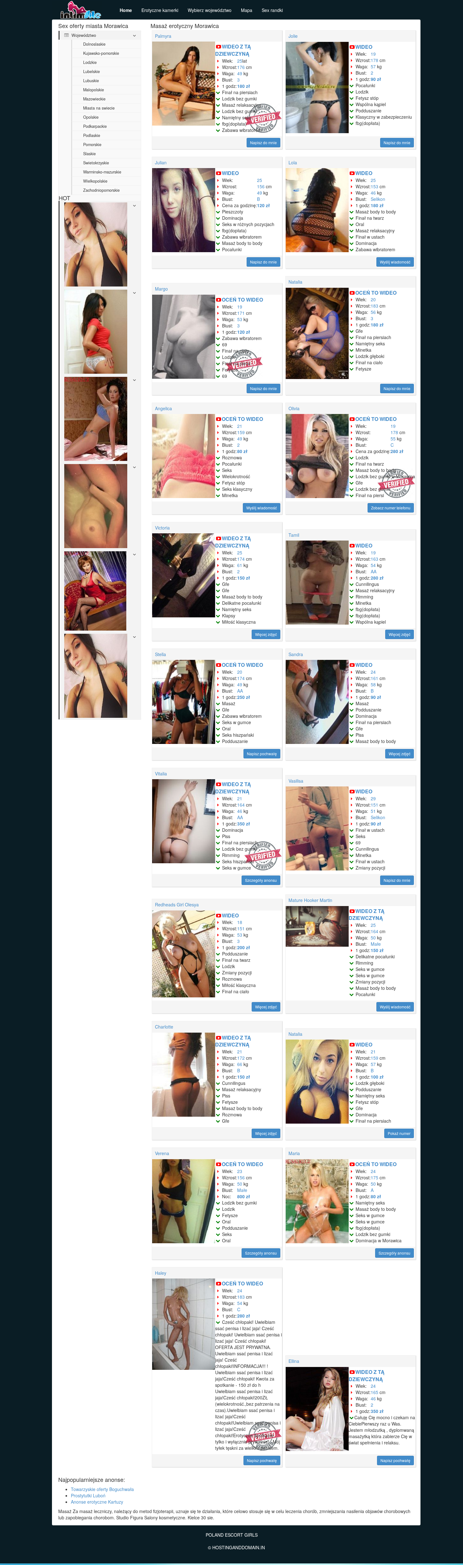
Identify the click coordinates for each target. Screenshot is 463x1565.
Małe (376, 944)
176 (241, 67)
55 (393, 438)
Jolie (293, 36)
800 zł (243, 1196)
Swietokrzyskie (96, 163)
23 (239, 1171)
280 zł (397, 451)
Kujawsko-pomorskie (101, 53)
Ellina (294, 1361)
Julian (161, 162)
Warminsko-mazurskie (102, 172)
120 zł (263, 205)
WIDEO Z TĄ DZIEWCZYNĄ (233, 50)
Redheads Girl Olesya (177, 904)
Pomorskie (92, 144)
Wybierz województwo (210, 10)
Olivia (294, 408)
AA (373, 571)
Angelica (163, 408)
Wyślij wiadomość (395, 261)
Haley (160, 1273)
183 (374, 306)
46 (373, 193)
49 (239, 73)
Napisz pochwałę (262, 753)
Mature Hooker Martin (310, 900)
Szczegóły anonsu (261, 880)
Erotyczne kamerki (159, 10)
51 (373, 811)
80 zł (242, 451)
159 (241, 432)
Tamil (294, 535)
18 (239, 922)
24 (373, 672)
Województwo (83, 35)
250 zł (243, 697)
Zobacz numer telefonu (390, 507)
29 (373, 798)
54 (373, 565)
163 (374, 559)
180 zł (243, 86)
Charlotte (164, 1026)
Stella (160, 654)
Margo (161, 289)
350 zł (243, 823)
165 (374, 1392)
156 (261, 186)
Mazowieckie (94, 99)
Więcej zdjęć (266, 634)
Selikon (378, 199)
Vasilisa (296, 781)
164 (241, 805)
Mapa (246, 10)
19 (373, 54)
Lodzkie (90, 62)
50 (373, 937)
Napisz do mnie (263, 142)
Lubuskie (91, 80)
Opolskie (91, 117)
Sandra (296, 654)
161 (374, 678)
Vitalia (161, 773)
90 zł (376, 79)
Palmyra (163, 36)
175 (374, 1177)
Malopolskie (93, 90)
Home (126, 10)
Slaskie (89, 153)
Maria (294, 1153)
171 (241, 313)
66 (239, 1064)
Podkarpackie (95, 126)
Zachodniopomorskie (101, 190)
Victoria (162, 528)
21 (239, 426)
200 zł (243, 947)
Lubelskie (91, 71)
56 (373, 312)
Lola (293, 162)
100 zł (377, 1077)
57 (373, 66)
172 (241, 1058)
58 (373, 684)
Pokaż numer (399, 1133)
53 (239, 319)
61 (239, 565)
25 (239, 61)
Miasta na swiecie (99, 108)
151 (374, 805)
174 (241, 559)
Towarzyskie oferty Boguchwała (102, 1489)
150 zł (243, 578)
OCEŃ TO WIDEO (242, 299)
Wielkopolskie (95, 181)
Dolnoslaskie (94, 44)
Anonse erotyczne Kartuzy (97, 1502)
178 (374, 60)
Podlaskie (91, 135)
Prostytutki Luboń (88, 1495)
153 (374, 186)
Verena (162, 1153)
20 (373, 299)
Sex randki (272, 10)
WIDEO (363, 46)
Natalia (295, 282)
